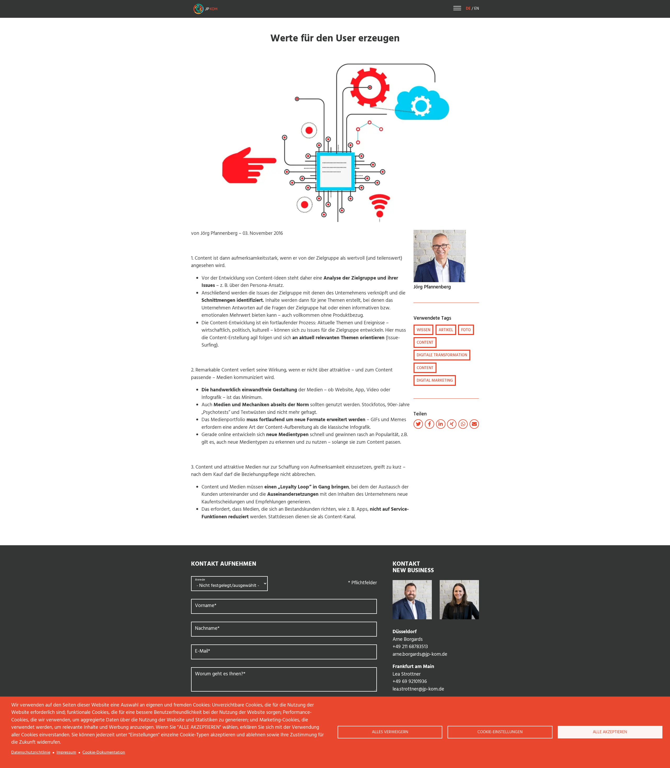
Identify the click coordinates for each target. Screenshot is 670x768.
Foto (466, 330)
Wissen (423, 330)
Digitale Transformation (442, 355)
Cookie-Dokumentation (103, 752)
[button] (418, 424)
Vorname (205, 606)
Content (425, 343)
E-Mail (202, 651)
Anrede (200, 579)
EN (476, 8)
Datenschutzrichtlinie (30, 752)
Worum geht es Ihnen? (220, 674)
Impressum (66, 752)
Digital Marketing (435, 380)
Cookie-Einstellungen (500, 732)
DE (468, 8)
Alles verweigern (390, 732)
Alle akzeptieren (610, 732)
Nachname (207, 628)
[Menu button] (457, 9)
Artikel (446, 330)
